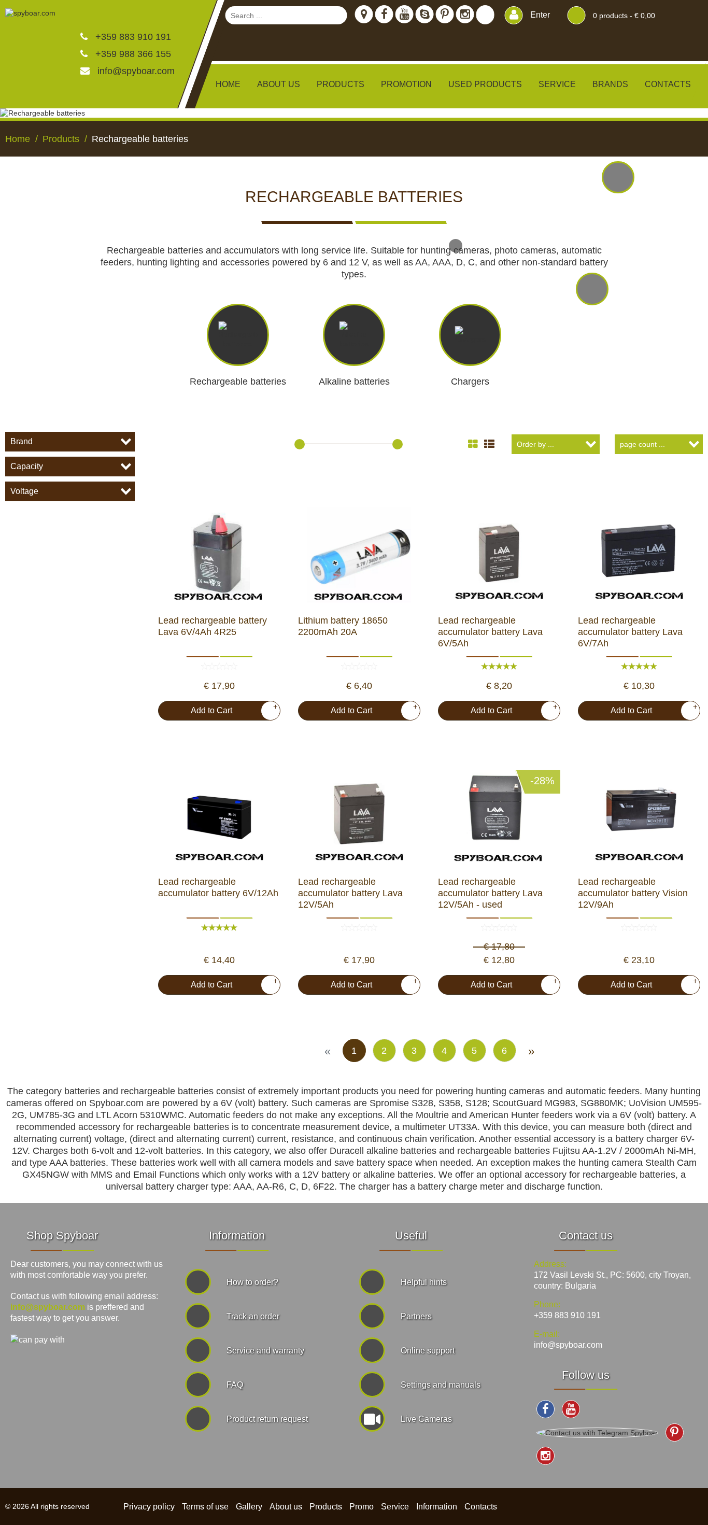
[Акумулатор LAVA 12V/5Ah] (359, 814)
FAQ (234, 1384)
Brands (610, 84)
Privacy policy (149, 1506)
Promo (361, 1506)
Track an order (252, 1316)
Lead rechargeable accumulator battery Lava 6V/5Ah (490, 631)
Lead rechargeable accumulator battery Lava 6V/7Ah (630, 631)
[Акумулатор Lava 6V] (499, 552)
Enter (539, 14)
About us (278, 84)
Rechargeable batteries (238, 381)
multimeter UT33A (439, 1127)
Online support (428, 1350)
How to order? (252, 1282)
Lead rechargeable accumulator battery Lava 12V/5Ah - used (490, 893)
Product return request (267, 1419)
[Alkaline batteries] (618, 177)
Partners (416, 1316)
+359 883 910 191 (132, 37)
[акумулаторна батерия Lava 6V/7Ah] (639, 552)
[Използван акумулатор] (499, 814)
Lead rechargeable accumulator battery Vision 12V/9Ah (633, 893)
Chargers (470, 381)
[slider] (299, 444)
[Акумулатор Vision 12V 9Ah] (639, 814)
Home (228, 84)
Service (557, 84)
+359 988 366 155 (132, 54)
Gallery (249, 1506)
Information (436, 1506)
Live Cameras (426, 1419)
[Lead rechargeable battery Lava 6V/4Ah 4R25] (219, 552)
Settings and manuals (440, 1384)
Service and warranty (265, 1350)
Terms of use (205, 1506)
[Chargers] (592, 289)
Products (325, 1506)
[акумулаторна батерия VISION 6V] (219, 814)
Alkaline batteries (354, 381)
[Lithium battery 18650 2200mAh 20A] (359, 552)
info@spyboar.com (136, 71)
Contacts (668, 84)
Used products (485, 84)
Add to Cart (230, 708)
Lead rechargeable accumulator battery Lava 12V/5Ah (350, 893)
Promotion (406, 84)
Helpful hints (424, 1282)
